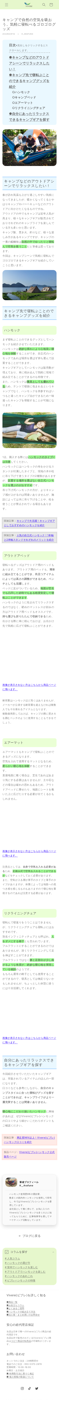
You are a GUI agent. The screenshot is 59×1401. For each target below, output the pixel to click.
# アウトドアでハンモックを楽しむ (25, 1271)
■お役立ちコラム (15, 1305)
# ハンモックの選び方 (17, 1262)
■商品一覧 (12, 1302)
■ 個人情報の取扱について (20, 1376)
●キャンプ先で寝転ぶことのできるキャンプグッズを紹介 (29, 81)
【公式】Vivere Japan (24, 1399)
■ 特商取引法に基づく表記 (20, 1373)
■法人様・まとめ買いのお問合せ (23, 1314)
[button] (6, 4)
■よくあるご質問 (15, 1308)
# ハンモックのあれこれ (19, 1276)
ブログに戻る (31, 1235)
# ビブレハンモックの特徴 (20, 1280)
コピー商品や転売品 (21, 1341)
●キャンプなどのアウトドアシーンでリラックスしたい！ (29, 63)
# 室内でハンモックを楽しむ (21, 1267)
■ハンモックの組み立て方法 (21, 1311)
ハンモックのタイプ (40, 457)
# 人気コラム (12, 1258)
